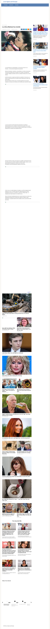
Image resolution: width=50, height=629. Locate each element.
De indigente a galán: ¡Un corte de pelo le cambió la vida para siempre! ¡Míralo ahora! (40, 50)
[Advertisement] (25, 15)
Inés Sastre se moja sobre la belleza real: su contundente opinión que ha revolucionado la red (24, 569)
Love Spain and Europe (10, 2)
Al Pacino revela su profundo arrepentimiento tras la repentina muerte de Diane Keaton (40, 84)
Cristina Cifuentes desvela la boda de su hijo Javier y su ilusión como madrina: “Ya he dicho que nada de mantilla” (24, 533)
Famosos (5, 4)
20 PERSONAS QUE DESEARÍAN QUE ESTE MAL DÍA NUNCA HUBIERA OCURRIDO (39, 67)
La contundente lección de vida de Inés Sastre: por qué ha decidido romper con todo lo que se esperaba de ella (24, 551)
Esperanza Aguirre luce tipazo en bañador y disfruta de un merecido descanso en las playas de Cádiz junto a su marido (8, 533)
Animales (16, 4)
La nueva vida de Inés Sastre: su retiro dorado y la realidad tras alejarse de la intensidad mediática (9, 569)
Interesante (11, 4)
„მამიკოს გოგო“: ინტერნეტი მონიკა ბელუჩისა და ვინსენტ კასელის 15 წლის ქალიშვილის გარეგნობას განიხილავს (40, 33)
